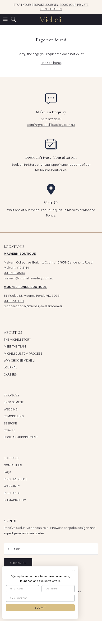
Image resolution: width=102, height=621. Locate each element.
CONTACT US (13, 465)
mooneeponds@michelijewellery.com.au (33, 306)
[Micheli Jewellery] (51, 19)
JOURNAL (10, 367)
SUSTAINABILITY (15, 500)
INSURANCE (12, 493)
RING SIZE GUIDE (15, 479)
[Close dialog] (73, 571)
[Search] (15, 19)
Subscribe (18, 563)
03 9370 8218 (14, 301)
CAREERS (10, 374)
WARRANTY (12, 486)
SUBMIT (40, 607)
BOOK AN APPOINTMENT (21, 437)
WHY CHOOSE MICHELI (19, 360)
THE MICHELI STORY (17, 340)
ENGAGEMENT (13, 402)
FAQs (7, 472)
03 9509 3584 (51, 119)
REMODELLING (14, 416)
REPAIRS (9, 430)
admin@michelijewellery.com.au (51, 125)
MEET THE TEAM (15, 346)
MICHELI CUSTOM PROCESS (23, 354)
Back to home (51, 63)
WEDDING (11, 409)
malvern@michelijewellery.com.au (29, 278)
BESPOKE (10, 423)
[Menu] (5, 19)
